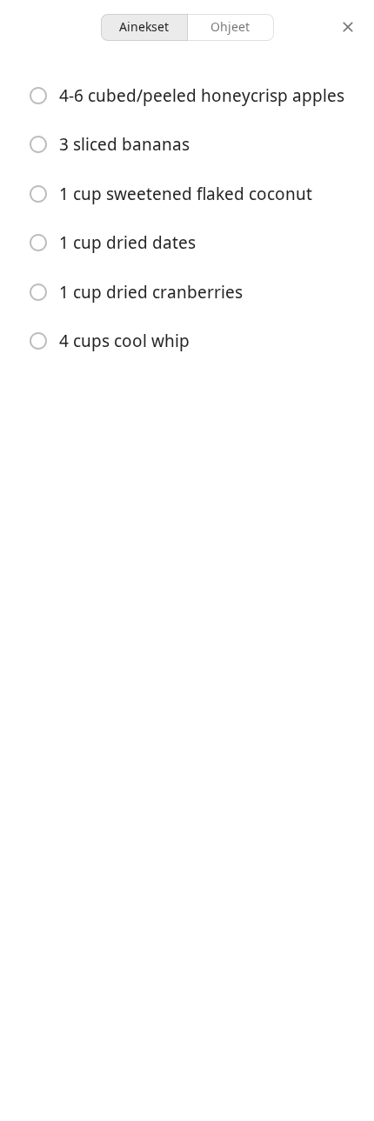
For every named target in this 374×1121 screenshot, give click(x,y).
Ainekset (144, 26)
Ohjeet (230, 26)
